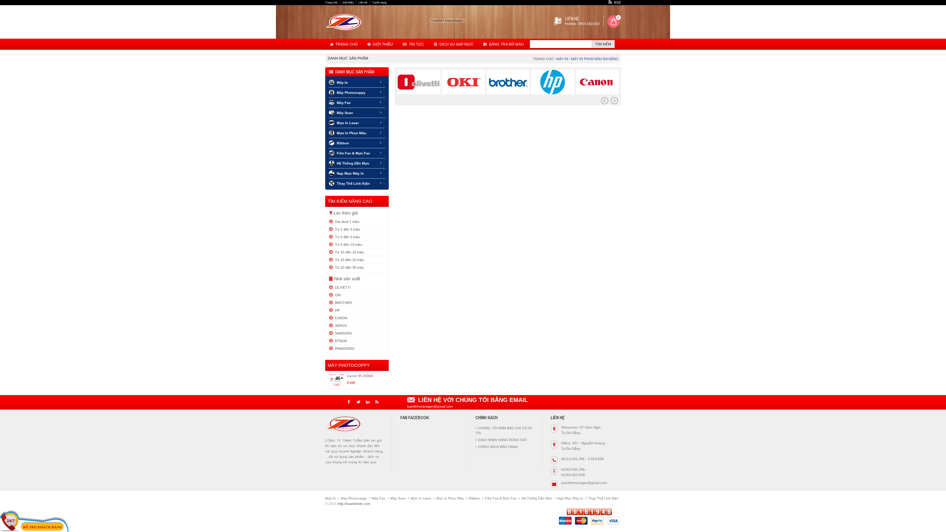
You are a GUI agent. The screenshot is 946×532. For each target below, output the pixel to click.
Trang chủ (331, 2)
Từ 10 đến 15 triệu (349, 252)
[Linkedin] (367, 402)
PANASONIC (344, 348)
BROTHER (343, 303)
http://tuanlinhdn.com (354, 504)
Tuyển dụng (379, 2)
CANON (340, 318)
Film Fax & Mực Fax (353, 153)
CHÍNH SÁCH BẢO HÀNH (498, 447)
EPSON (340, 341)
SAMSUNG (343, 333)
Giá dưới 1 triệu (346, 222)
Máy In (342, 82)
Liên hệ (363, 2)
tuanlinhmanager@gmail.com (584, 483)
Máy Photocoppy (351, 93)
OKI (337, 295)
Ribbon (343, 143)
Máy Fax (344, 103)
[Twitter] (358, 402)
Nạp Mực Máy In (350, 173)
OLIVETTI (342, 287)
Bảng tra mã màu (506, 44)
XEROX (340, 326)
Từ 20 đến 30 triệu (349, 267)
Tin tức (416, 44)
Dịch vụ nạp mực (456, 44)
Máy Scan (345, 113)
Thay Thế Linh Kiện (353, 183)
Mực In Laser (348, 123)
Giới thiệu (348, 2)
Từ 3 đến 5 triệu (347, 237)
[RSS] (376, 402)
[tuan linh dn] (344, 29)
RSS (617, 2)
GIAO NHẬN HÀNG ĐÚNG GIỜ (502, 440)
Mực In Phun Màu (351, 133)
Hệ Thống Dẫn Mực (353, 163)
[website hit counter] (589, 511)
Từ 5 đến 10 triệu (348, 245)
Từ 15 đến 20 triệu (349, 260)
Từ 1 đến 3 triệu (347, 229)
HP (337, 310)
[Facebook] (348, 402)
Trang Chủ (346, 44)
